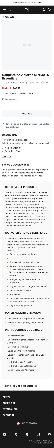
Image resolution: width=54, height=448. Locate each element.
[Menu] (4, 9)
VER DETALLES (36, 3)
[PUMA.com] (27, 9)
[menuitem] (4, 434)
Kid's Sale (9, 17)
